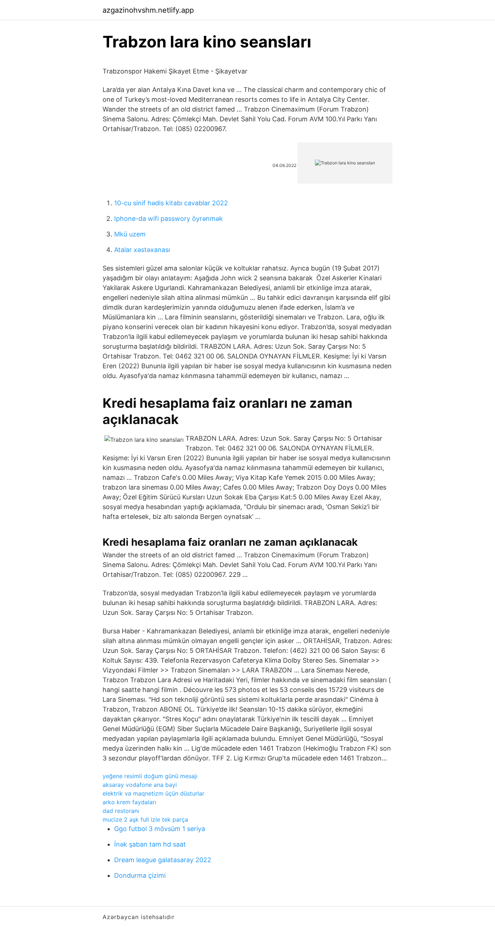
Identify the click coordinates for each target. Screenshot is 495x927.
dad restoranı (121, 810)
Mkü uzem (130, 234)
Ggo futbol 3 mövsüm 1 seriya (159, 828)
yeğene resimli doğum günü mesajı (150, 776)
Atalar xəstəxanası (142, 249)
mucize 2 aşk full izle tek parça (145, 819)
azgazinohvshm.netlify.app (148, 10)
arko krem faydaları (129, 802)
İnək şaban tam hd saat (150, 844)
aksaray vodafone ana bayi (140, 784)
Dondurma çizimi (140, 875)
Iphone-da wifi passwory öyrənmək (168, 218)
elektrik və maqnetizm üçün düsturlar (153, 793)
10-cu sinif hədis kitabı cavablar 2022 (171, 203)
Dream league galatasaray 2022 (162, 860)
